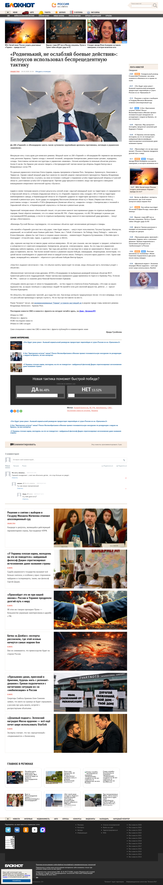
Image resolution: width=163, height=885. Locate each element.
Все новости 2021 (135, 835)
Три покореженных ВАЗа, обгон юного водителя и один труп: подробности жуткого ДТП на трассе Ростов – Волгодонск (110, 799)
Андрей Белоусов (81, 408)
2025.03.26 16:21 (41, 483)
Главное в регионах (20, 764)
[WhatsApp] (21, 411)
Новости (16, 819)
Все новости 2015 (135, 851)
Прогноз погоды (75, 16)
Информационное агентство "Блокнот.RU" (141, 882)
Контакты (80, 827)
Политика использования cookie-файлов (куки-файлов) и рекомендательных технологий (65, 864)
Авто (56, 819)
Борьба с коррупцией (93, 16)
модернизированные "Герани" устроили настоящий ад (58, 303)
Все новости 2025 (135, 825)
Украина (94, 411)
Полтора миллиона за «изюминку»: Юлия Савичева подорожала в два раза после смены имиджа (142, 254)
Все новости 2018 (135, 843)
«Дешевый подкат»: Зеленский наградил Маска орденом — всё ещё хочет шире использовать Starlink (144, 266)
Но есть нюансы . (29, 483)
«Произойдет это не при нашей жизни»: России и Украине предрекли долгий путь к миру (144, 151)
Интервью (28, 819)
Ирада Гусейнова (114, 332)
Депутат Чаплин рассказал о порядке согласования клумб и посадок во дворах (143, 229)
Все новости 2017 (135, 846)
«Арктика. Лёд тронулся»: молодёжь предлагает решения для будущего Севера (143, 127)
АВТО (32, 12)
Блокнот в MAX (44, 16)
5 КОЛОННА (78, 12)
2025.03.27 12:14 (38, 494)
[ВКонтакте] (11, 411)
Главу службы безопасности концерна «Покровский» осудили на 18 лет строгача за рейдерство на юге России (110, 777)
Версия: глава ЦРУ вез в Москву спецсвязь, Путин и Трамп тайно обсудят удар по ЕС (142, 219)
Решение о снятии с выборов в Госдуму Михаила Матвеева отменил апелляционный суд (143, 100)
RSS (104, 833)
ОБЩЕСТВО (15, 71)
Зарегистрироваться (110, 830)
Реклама (80, 825)
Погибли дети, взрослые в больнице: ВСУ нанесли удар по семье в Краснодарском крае (31, 776)
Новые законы (59, 16)
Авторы (80, 830)
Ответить (15, 478)
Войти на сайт (108, 827)
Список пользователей (111, 825)
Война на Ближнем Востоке (24, 16)
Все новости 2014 (135, 854)
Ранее (24, 466)
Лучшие (16, 466)
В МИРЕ (10, 568)
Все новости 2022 (135, 833)
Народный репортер (121, 819)
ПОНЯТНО (16, 881)
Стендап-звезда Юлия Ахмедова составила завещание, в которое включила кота (143, 161)
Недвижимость (43, 819)
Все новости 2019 (135, 841)
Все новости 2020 (135, 838)
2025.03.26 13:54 (31, 472)
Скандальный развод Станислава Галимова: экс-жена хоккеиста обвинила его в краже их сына (143, 77)
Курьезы (109, 16)
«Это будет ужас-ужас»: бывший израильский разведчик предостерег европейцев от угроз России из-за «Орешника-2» (142, 89)
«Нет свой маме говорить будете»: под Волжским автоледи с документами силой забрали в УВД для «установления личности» (71, 800)
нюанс (30, 494)
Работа (47, 12)
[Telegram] (18, 411)
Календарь (104, 819)
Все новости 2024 (135, 827)
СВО (8, 16)
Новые (7, 466)
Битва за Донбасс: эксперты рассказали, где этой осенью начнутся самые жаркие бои (143, 199)
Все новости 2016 (135, 849)
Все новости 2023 (135, 830)
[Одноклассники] (14, 411)
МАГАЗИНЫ (95, 12)
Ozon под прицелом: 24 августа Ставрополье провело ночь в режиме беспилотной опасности (70, 777)
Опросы (65, 819)
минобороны (101, 408)
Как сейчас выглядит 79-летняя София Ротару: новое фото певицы (144, 209)
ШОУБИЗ (62, 12)
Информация (82, 833)
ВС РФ (92, 408)
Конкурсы (77, 819)
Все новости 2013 (135, 857)
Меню (15, 12)
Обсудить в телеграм (43, 71)
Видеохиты (90, 819)
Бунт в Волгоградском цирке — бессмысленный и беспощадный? (32, 797)
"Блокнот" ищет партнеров (114, 882)
